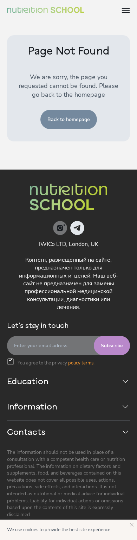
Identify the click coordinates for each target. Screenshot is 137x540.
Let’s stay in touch (37, 326)
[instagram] (60, 228)
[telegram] (77, 228)
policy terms (80, 363)
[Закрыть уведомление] (131, 524)
